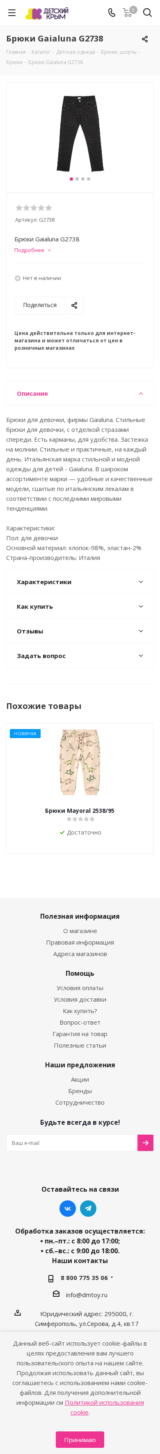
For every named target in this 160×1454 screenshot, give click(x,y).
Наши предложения (80, 1064)
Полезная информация (80, 916)
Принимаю (80, 1440)
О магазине (80, 931)
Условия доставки (80, 999)
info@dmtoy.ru (86, 1295)
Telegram (88, 1208)
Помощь (80, 973)
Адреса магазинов (80, 953)
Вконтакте (67, 1208)
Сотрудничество (80, 1102)
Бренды (80, 1091)
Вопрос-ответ (80, 1022)
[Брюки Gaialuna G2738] (80, 133)
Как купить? (80, 1011)
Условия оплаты (80, 988)
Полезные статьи (80, 1045)
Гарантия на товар (80, 1034)
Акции (80, 1079)
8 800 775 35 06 (84, 1277)
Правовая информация (80, 942)
